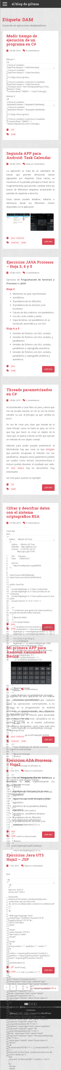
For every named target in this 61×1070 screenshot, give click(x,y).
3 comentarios (33, 522)
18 (27, 987)
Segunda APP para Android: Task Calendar (28, 155)
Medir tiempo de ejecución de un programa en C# (21, 40)
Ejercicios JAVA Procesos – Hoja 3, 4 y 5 (29, 264)
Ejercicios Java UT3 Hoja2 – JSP (25, 857)
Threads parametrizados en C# (29, 391)
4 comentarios (32, 50)
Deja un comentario (35, 163)
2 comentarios (32, 272)
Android (15, 242)
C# (12, 129)
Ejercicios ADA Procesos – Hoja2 (28, 762)
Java (13, 366)
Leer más (48, 241)
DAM (13, 134)
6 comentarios (31, 689)
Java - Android (17, 238)
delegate (50, 449)
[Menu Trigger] (5, 4)
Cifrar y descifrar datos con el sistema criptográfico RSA (28, 512)
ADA (13, 831)
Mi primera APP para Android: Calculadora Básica (26, 652)
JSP (12, 967)
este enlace (17, 467)
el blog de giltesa (25, 4)
